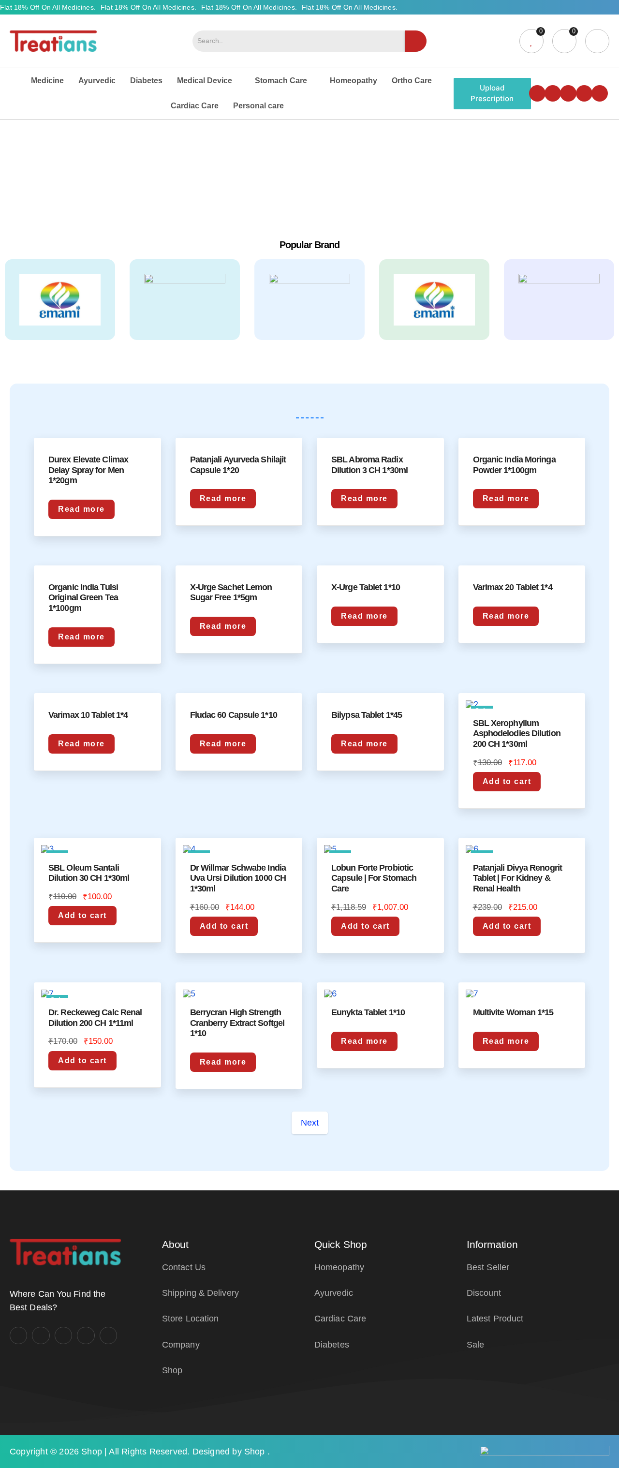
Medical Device (204, 80)
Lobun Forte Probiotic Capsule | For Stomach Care (373, 878)
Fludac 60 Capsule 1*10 (233, 715)
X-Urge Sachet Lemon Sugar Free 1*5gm (231, 592)
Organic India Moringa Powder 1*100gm (514, 465)
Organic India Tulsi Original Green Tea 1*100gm (83, 597)
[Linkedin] (85, 1335)
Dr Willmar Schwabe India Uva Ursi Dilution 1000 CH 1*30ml (238, 878)
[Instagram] (553, 93)
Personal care (258, 106)
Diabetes (146, 80)
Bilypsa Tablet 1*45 (366, 715)
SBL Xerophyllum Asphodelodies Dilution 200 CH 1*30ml (516, 733)
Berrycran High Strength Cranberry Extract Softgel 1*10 (237, 1023)
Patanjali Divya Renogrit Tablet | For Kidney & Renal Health (517, 878)
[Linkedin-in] (584, 93)
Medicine (47, 80)
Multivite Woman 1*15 (513, 1012)
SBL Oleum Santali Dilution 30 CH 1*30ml (88, 873)
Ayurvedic (97, 80)
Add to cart (507, 781)
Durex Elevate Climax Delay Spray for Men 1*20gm (88, 470)
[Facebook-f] (537, 93)
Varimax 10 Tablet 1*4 (88, 715)
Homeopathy (353, 80)
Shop (91, 1451)
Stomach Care (281, 80)
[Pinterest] (108, 1335)
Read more (81, 509)
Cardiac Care (195, 106)
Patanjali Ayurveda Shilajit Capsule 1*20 (238, 465)
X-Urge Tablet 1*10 (365, 587)
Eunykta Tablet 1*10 (368, 1012)
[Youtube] (568, 93)
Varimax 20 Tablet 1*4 (512, 587)
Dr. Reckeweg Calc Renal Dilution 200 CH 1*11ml (95, 1018)
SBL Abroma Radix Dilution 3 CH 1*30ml (369, 465)
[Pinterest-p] (599, 93)
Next (310, 1122)
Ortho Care (412, 80)
